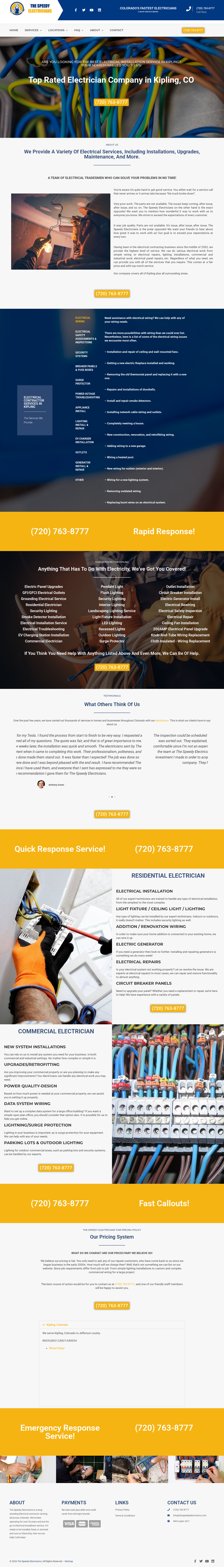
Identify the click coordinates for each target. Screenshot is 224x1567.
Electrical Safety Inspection (180, 611)
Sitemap (69, 1561)
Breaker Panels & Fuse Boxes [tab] (86, 368)
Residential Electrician (43, 605)
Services (31, 30)
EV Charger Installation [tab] (84, 440)
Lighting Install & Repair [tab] (81, 425)
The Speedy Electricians (29, 1561)
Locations (56, 30)
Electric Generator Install (180, 599)
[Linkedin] (99, 10)
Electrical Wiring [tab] (83, 319)
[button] (14, 761)
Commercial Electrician (43, 641)
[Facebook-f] (76, 10)
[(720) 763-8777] (188, 8)
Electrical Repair (180, 617)
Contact (116, 30)
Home (14, 30)
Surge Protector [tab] (82, 381)
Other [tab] (79, 479)
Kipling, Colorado (57, 1324)
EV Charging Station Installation (43, 635)
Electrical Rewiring (180, 605)
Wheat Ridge (57, 1348)
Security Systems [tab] (81, 354)
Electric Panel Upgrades (44, 587)
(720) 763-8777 (205, 8)
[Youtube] (91, 10)
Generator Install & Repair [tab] (82, 466)
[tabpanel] (146, 410)
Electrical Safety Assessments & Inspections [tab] (86, 337)
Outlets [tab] (81, 452)
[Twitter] (83, 10)
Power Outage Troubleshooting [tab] (87, 395)
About (95, 30)
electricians (162, 720)
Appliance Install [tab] (82, 409)
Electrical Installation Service (43, 623)
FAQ (77, 30)
